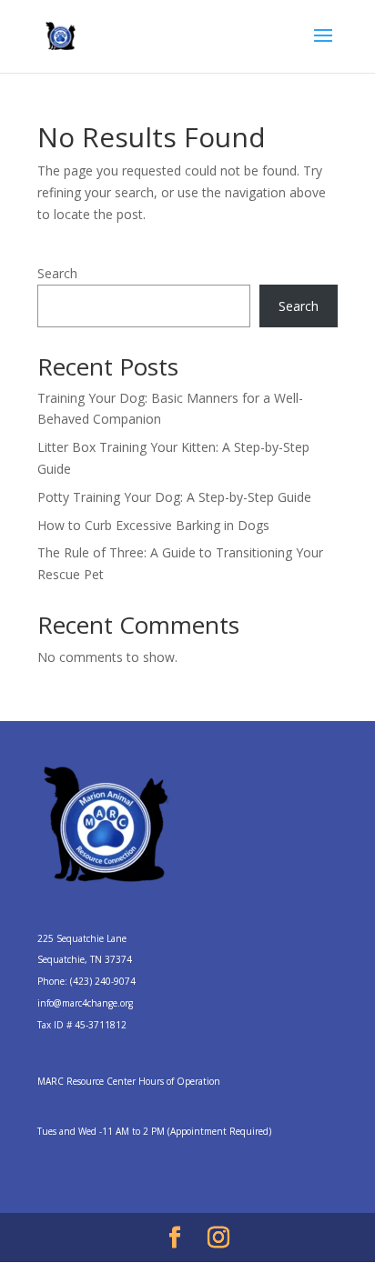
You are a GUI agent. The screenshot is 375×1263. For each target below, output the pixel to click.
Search (57, 273)
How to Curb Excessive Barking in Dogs (153, 525)
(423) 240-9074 (103, 981)
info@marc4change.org (85, 1003)
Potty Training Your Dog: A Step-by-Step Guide (174, 497)
